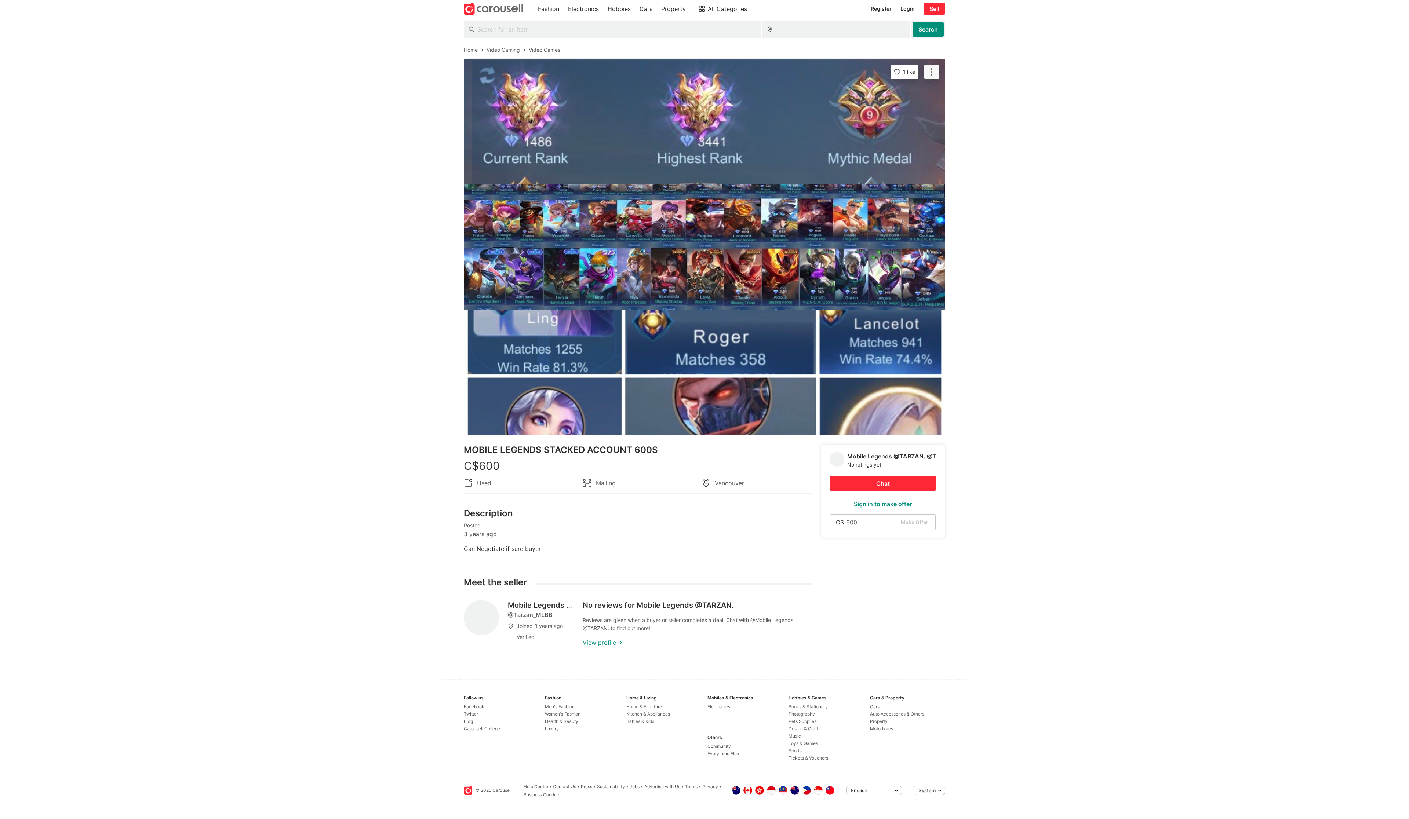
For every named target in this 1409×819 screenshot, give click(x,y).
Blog (468, 721)
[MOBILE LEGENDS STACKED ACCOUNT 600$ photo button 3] (704, 372)
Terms (691, 786)
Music (795, 736)
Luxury (552, 728)
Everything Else (723, 753)
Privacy (710, 786)
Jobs (635, 786)
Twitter (471, 714)
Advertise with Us (662, 786)
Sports (795, 750)
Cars (875, 706)
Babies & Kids (640, 721)
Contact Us (564, 786)
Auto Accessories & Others (897, 714)
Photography (802, 714)
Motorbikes (881, 728)
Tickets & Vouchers (808, 758)
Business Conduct (542, 794)
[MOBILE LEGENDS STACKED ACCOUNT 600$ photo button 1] (704, 121)
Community (719, 746)
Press (586, 786)
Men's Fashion (560, 706)
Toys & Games (803, 743)
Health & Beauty (561, 721)
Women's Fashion (562, 714)
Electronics (718, 706)
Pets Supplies (802, 721)
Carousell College (482, 728)
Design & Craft (803, 728)
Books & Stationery (808, 706)
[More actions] (931, 72)
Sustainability (611, 786)
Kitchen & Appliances (648, 714)
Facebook (474, 706)
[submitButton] (928, 29)
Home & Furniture (644, 706)
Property (879, 721)
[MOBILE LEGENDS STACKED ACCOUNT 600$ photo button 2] (704, 247)
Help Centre (536, 786)
